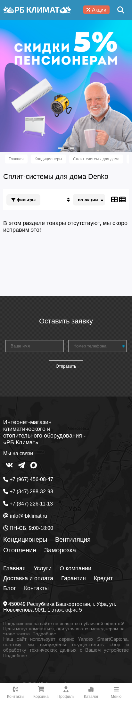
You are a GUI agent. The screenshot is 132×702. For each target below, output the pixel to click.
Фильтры (25, 199)
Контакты (36, 588)
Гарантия (73, 578)
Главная (14, 568)
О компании (75, 568)
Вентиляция (73, 539)
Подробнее (44, 633)
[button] (60, 148)
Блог (9, 588)
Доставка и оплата (28, 578)
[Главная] (37, 9)
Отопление (19, 550)
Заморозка (60, 550)
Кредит (103, 578)
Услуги (43, 568)
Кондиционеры (25, 539)
